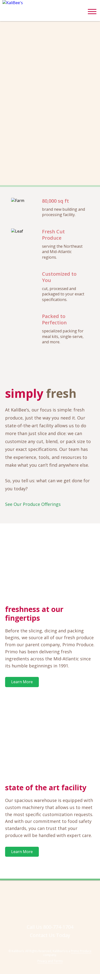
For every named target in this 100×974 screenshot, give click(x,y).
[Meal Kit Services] (50, 562)
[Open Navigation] (92, 13)
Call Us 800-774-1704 (50, 927)
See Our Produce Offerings (33, 504)
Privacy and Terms (50, 961)
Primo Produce (81, 951)
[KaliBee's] (36, 2)
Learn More (22, 681)
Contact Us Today (50, 935)
